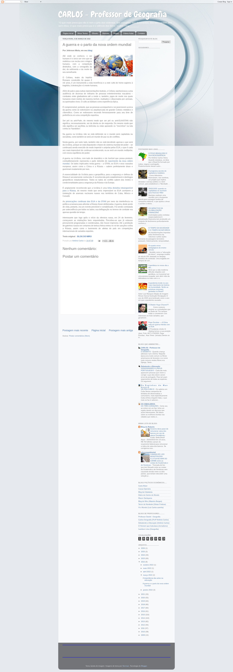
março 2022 (148, 575)
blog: (90, 50)
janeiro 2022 (148, 590)
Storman (125, 666)
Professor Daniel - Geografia (149, 517)
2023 (143, 558)
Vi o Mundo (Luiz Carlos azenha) (151, 507)
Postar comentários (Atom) (79, 336)
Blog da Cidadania (145, 492)
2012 (143, 625)
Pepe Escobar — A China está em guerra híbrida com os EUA (159, 324)
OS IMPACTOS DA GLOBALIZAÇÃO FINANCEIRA (155, 210)
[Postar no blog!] (106, 241)
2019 (143, 601)
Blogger (144, 666)
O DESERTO (146, 352)
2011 (143, 628)
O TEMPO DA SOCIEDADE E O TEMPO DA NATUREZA (159, 229)
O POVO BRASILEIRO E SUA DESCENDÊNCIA (157, 154)
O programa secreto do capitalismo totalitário (157, 172)
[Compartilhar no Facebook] (110, 241)
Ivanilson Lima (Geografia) (148, 529)
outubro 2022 (148, 565)
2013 (143, 621)
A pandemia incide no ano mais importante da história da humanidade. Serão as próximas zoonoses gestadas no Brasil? (158, 287)
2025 (143, 552)
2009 (143, 635)
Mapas (116, 33)
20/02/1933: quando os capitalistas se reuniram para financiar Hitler (157, 191)
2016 (143, 611)
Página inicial (68, 33)
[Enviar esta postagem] (99, 241)
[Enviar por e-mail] (103, 241)
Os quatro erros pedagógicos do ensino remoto (157, 248)
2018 (143, 604)
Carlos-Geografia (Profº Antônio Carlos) (153, 520)
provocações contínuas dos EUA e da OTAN (86, 201)
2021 (143, 594)
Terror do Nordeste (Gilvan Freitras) (152, 504)
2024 (143, 555)
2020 (143, 598)
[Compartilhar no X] (108, 241)
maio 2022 (147, 568)
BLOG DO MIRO (84, 236)
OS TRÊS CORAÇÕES (150, 406)
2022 (143, 562)
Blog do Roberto (148, 427)
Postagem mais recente (75, 330)
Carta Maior (142, 486)
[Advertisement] (97, 321)
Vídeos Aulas (128, 33)
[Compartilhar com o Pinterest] (113, 241)
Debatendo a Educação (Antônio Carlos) (153, 523)
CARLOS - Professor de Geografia (112, 14)
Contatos (141, 33)
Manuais (105, 33)
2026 (143, 548)
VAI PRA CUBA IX (148, 389)
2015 (143, 615)
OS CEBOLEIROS (148, 404)
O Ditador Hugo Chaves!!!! (158, 305)
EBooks (95, 33)
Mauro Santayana (145, 498)
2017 (143, 608)
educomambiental (148, 452)
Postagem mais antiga (121, 330)
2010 (143, 632)
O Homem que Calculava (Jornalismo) (153, 526)
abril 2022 (147, 572)
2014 (143, 618)
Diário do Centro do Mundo (148, 495)
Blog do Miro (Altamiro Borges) (150, 501)
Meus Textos (83, 33)
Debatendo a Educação (150, 366)
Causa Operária (144, 489)
